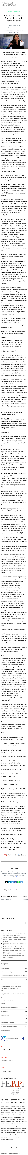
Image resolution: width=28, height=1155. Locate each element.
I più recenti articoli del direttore (9, 1007)
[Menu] (25, 4)
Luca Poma (14, 868)
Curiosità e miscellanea (14, 11)
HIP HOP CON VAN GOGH (9, 897)
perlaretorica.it (16, 28)
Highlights (3, 1003)
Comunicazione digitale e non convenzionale (13, 972)
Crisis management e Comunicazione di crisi (13, 975)
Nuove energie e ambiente (7, 1022)
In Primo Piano (4, 1011)
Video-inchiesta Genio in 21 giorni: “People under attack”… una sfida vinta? (14, 934)
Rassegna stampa (5, 1030)
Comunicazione (5, 968)
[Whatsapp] (18, 883)
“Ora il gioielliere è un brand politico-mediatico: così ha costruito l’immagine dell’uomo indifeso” (13, 955)
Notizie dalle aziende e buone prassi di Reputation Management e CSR (11, 987)
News (2, 1019)
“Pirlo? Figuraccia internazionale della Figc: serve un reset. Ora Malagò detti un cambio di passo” (14, 939)
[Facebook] (15, 883)
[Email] (6, 883)
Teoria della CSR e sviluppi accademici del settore (13, 994)
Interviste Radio (5, 1015)
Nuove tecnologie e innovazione (9, 1026)
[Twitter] (12, 883)
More (17, 877)
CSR (2, 979)
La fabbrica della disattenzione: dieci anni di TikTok (14, 944)
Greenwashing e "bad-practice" (10, 983)
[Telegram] (21, 883)
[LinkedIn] (9, 883)
